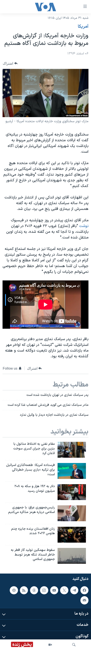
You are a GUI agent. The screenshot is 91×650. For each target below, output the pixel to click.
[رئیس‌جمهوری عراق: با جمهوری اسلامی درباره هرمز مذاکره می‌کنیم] (72, 513)
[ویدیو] (50, 644)
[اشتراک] (84, 600)
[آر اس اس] (24, 590)
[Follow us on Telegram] (74, 590)
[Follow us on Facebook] (84, 590)
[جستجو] (74, 644)
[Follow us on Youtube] (54, 590)
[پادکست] (14, 590)
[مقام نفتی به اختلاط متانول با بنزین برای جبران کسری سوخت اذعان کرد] (72, 450)
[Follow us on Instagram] (44, 590)
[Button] (10, 63)
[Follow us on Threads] (34, 590)
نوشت (83, 226)
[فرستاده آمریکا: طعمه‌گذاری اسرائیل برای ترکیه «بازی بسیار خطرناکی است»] (72, 471)
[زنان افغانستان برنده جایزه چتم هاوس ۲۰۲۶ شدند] (72, 535)
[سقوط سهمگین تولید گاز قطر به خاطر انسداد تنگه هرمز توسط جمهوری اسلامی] (72, 556)
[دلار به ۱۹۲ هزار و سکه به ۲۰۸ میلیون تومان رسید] (72, 492)
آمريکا (83, 26)
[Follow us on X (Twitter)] (64, 590)
